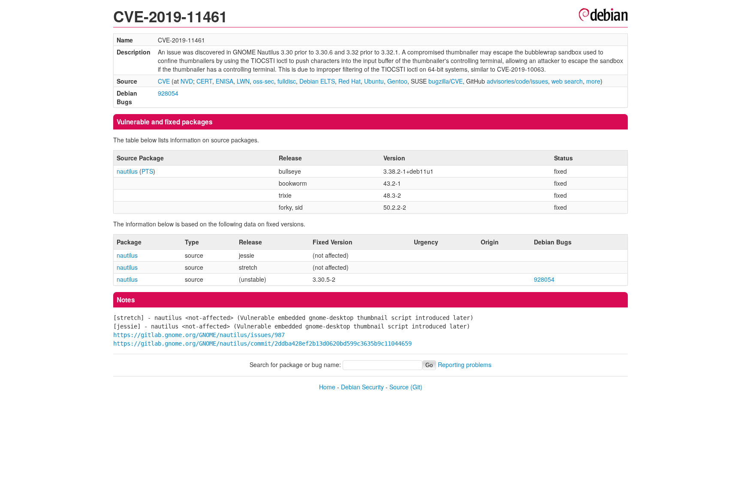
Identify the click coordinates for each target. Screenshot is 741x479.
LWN (243, 81)
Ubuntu (374, 81)
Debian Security (362, 387)
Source (399, 387)
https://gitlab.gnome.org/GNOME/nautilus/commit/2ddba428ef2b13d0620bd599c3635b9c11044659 (262, 343)
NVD (187, 81)
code (522, 81)
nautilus (127, 171)
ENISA (224, 81)
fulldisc (286, 81)
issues (539, 81)
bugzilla (438, 81)
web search (567, 81)
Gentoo (397, 81)
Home (327, 387)
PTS (147, 171)
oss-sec (263, 81)
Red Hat (349, 81)
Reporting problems (464, 364)
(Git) (416, 387)
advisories (500, 81)
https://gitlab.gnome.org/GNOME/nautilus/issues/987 (199, 334)
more (593, 81)
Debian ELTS (317, 81)
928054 (168, 93)
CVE (164, 81)
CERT (204, 81)
